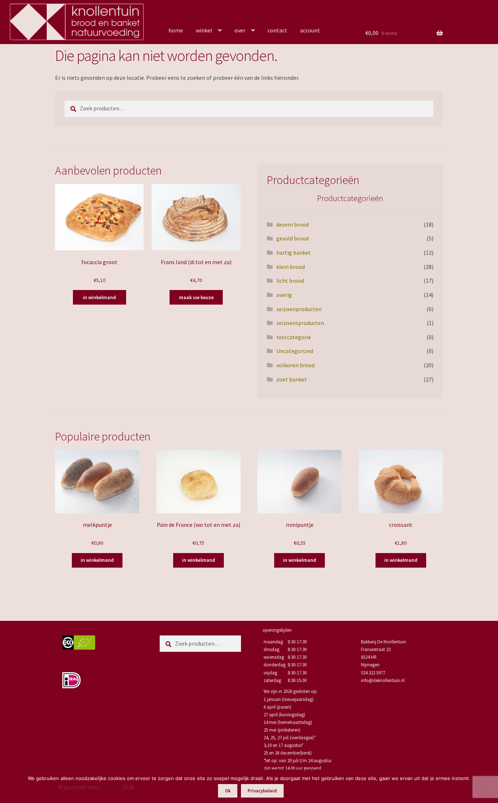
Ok (228, 791)
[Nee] (489, 786)
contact (277, 30)
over (239, 30)
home (175, 30)
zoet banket (291, 379)
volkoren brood (295, 365)
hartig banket (293, 252)
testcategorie (293, 337)
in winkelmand (99, 297)
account (310, 30)
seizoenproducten (299, 309)
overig (284, 294)
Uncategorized (294, 351)
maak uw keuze (196, 297)
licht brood (290, 280)
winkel (204, 30)
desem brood (292, 224)
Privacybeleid (262, 791)
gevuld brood (292, 238)
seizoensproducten (300, 322)
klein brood (290, 266)
